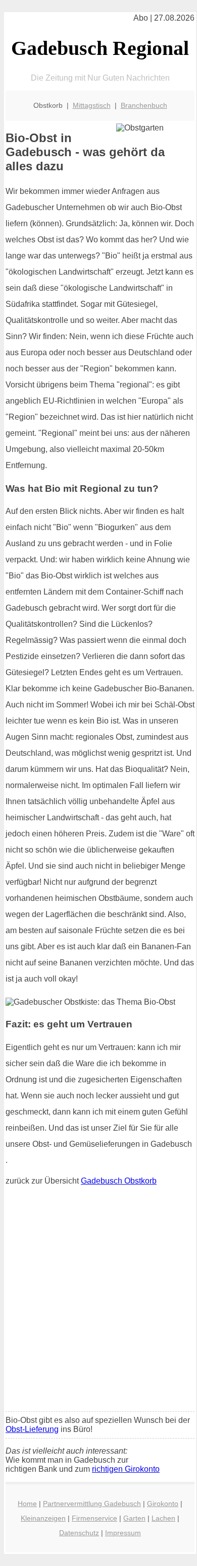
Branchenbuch (144, 105)
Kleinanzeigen (43, 1518)
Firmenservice (94, 1518)
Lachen (163, 1518)
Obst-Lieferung (32, 1429)
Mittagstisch (92, 105)
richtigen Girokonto (126, 1469)
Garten (134, 1518)
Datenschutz (79, 1533)
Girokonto (162, 1503)
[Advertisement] (98, 1301)
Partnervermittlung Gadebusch (92, 1503)
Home (27, 1503)
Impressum (123, 1533)
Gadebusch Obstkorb (119, 1181)
